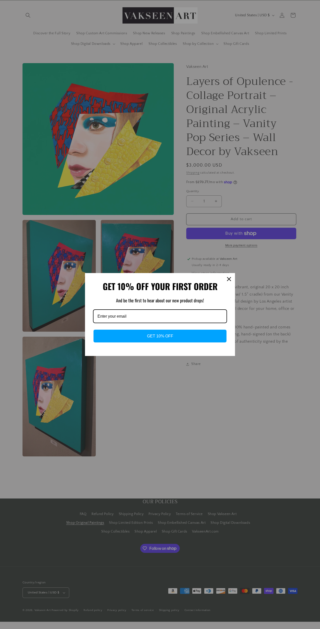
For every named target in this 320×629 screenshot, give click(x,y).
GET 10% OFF (160, 336)
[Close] (229, 279)
